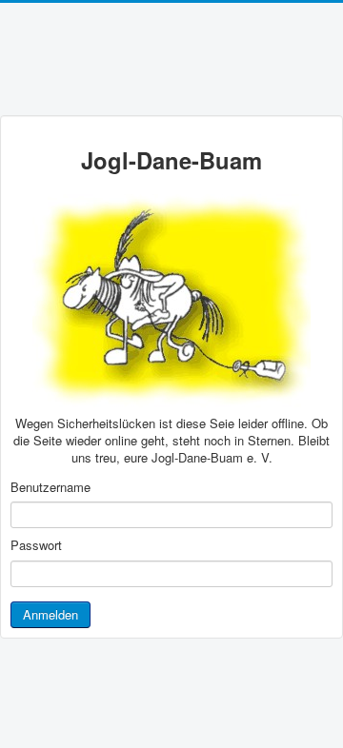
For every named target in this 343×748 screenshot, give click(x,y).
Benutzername (50, 487)
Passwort (36, 545)
